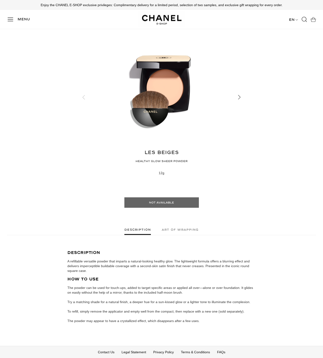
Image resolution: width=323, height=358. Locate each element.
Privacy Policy (163, 352)
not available (161, 202)
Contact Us (106, 352)
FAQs (221, 352)
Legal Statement (134, 352)
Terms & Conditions (195, 352)
